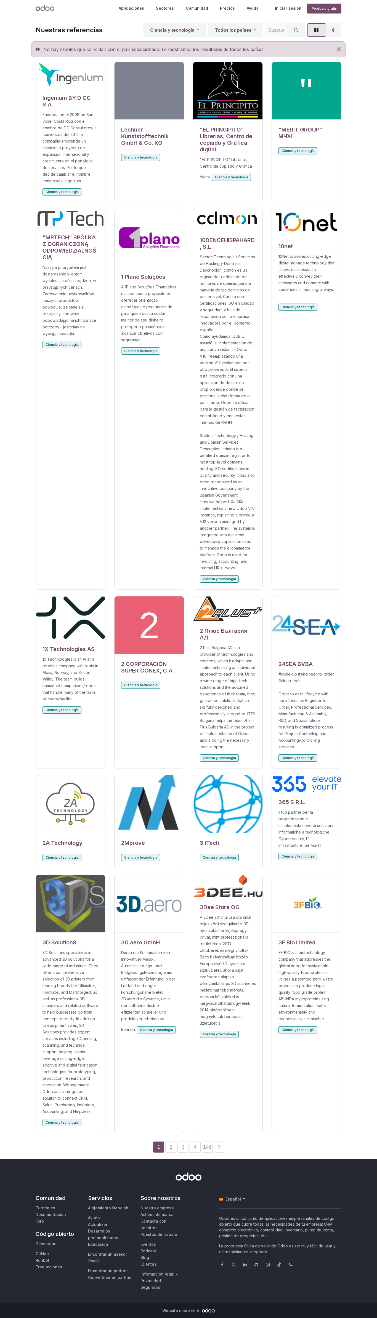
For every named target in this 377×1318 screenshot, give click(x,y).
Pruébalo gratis (324, 8)
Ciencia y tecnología (172, 30)
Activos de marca (157, 1214)
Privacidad (150, 1280)
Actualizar (97, 1224)
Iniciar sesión (288, 8)
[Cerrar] (339, 49)
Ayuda (253, 8)
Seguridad (150, 1287)
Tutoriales (45, 1208)
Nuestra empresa (157, 1208)
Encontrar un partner (108, 1270)
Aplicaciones (131, 8)
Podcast (148, 1251)
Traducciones (49, 1267)
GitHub (42, 1253)
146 (207, 1147)
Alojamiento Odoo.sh (108, 1208)
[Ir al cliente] (70, 75)
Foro (40, 1221)
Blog (144, 1257)
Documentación (51, 1214)
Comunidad (197, 8)
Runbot (42, 1260)
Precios (227, 8)
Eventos (148, 1244)
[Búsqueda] (296, 30)
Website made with (181, 1310)
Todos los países (233, 30)
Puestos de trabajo (158, 1234)
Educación (98, 1244)
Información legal (157, 1274)
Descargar (45, 1243)
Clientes (148, 1264)
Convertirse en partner (110, 1277)
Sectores (165, 8)
